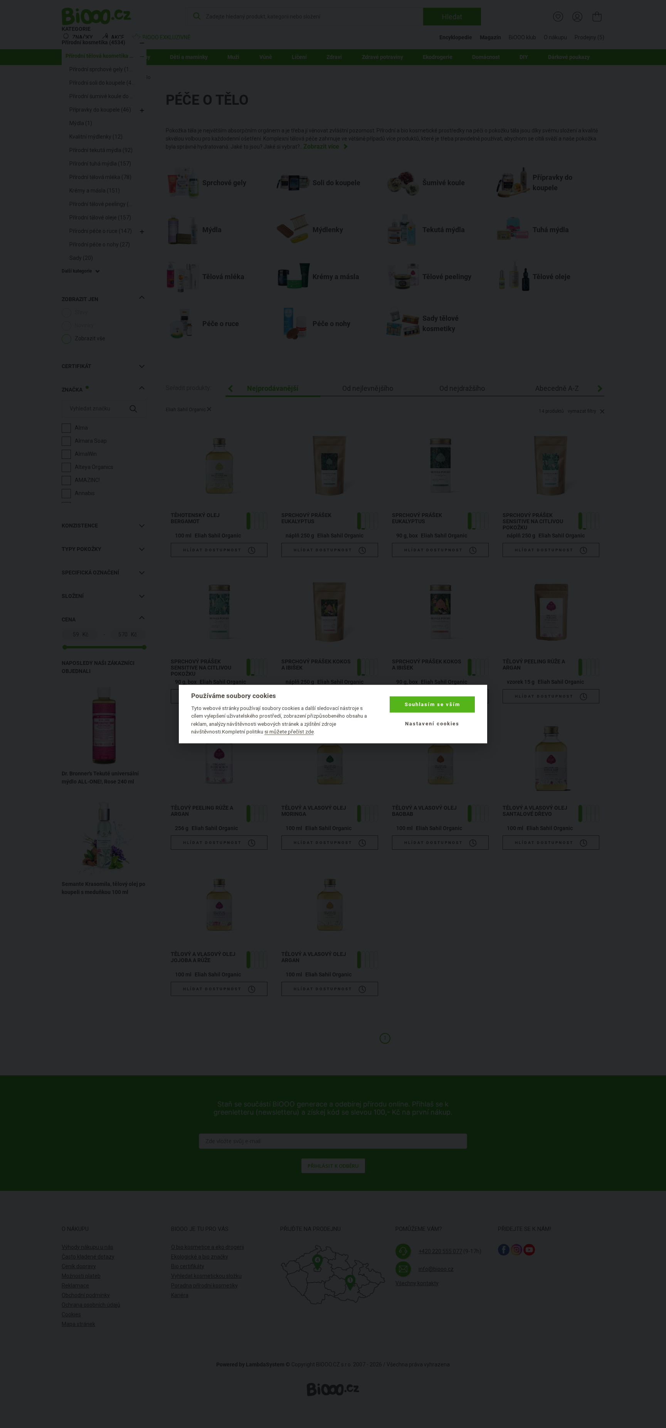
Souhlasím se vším (432, 704)
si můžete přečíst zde (289, 731)
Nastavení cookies (432, 724)
